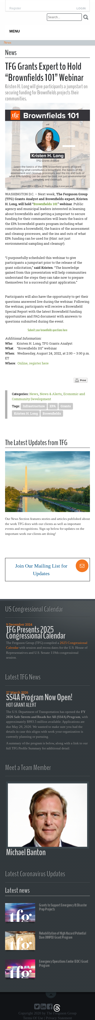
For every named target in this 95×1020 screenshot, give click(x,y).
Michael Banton (26, 852)
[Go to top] (52, 995)
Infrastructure (34, 406)
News (33, 394)
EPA (53, 406)
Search (85, 17)
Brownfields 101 (45, 204)
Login (81, 8)
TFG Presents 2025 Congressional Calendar (35, 633)
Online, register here (33, 363)
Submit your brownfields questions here (47, 330)
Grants (66, 406)
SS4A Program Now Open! (39, 697)
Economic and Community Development (48, 396)
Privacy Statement (59, 1018)
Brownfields (52, 413)
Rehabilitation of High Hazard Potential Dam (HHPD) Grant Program (62, 935)
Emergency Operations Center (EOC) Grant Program (63, 963)
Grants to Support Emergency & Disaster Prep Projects (63, 907)
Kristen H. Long (26, 413)
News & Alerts (51, 394)
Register (15, 8)
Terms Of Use (33, 1018)
